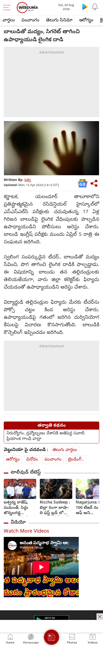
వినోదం (32, 460)
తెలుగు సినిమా (59, 20)
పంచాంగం (30, 20)
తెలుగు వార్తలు (64, 450)
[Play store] (85, 7)
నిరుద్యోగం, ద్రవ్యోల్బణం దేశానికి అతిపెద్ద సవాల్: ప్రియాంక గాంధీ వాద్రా (45, 436)
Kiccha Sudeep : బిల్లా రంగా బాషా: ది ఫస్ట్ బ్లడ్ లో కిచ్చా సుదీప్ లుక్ (55, 508)
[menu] (8, 8)
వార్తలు (8, 20)
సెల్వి (27, 180)
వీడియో (18, 522)
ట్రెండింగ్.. (76, 460)
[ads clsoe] (99, 616)
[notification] (95, 7)
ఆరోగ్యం (86, 20)
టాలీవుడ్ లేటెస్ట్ (26, 472)
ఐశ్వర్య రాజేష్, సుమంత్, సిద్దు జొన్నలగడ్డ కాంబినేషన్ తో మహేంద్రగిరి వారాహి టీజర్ (16, 508)
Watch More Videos (26, 531)
